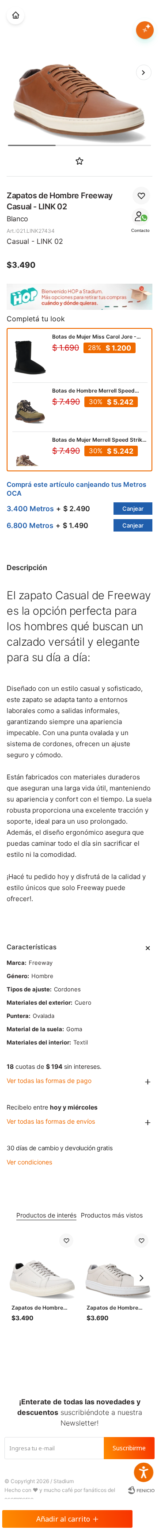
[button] (143, 72)
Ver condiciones (29, 1162)
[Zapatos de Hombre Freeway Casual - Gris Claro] (117, 1264)
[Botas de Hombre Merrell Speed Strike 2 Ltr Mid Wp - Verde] (30, 407)
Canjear (133, 508)
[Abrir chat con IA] (145, 30)
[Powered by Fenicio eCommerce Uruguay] (141, 1490)
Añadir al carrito (63, 1519)
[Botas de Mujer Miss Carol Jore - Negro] (30, 357)
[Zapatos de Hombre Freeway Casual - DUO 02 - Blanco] (42, 1264)
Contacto (140, 230)
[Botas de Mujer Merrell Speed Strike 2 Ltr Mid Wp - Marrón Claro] (30, 460)
